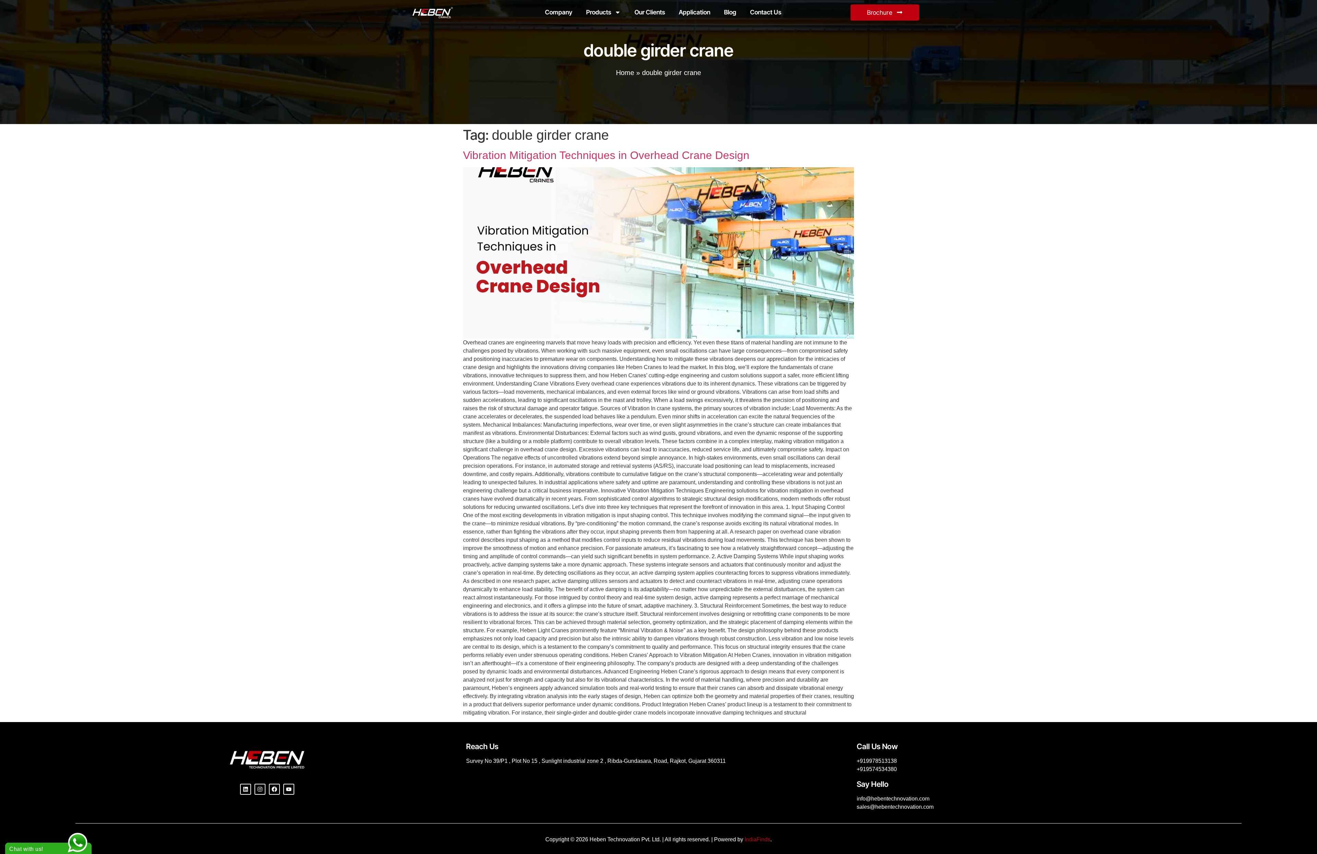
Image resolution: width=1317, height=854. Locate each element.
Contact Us (765, 12)
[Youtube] (288, 789)
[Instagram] (259, 789)
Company (558, 12)
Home (625, 72)
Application (694, 12)
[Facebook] (274, 789)
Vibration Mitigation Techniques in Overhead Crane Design (606, 155)
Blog (730, 12)
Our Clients (649, 12)
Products (598, 12)
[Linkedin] (245, 789)
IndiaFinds (757, 839)
